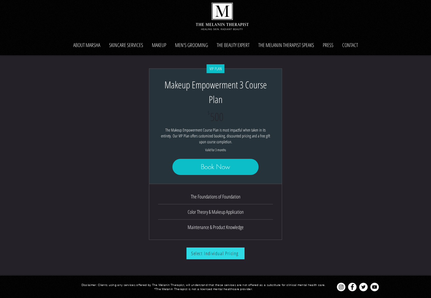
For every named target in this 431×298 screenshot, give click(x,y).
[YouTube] (374, 287)
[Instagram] (341, 287)
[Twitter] (363, 287)
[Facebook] (352, 287)
